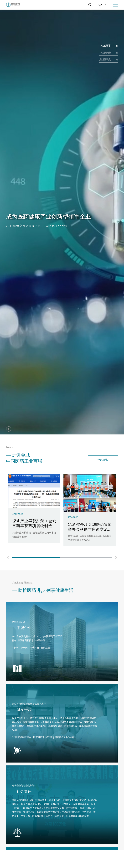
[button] (7, 558)
